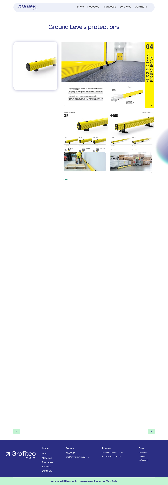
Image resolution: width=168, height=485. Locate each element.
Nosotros (47, 458)
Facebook (143, 453)
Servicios (46, 467)
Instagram (143, 460)
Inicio (44, 454)
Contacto (47, 471)
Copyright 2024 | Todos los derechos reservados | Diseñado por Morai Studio (84, 481)
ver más (64, 179)
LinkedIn (142, 457)
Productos (47, 462)
